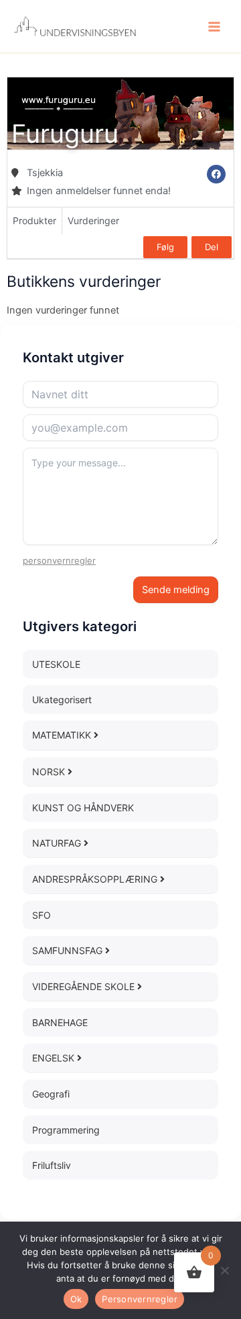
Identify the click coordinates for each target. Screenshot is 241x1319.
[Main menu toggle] (214, 26)
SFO (41, 915)
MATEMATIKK (63, 735)
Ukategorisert (62, 699)
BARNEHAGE (60, 1022)
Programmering (66, 1130)
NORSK (50, 771)
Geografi (51, 1094)
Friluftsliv (51, 1165)
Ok (76, 1299)
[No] (224, 1270)
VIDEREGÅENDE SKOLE (84, 986)
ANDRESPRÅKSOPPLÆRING (96, 879)
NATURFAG (58, 843)
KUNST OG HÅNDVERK (83, 807)
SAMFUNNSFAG (68, 950)
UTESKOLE (56, 664)
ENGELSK (54, 1057)
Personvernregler (139, 1299)
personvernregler (59, 560)
